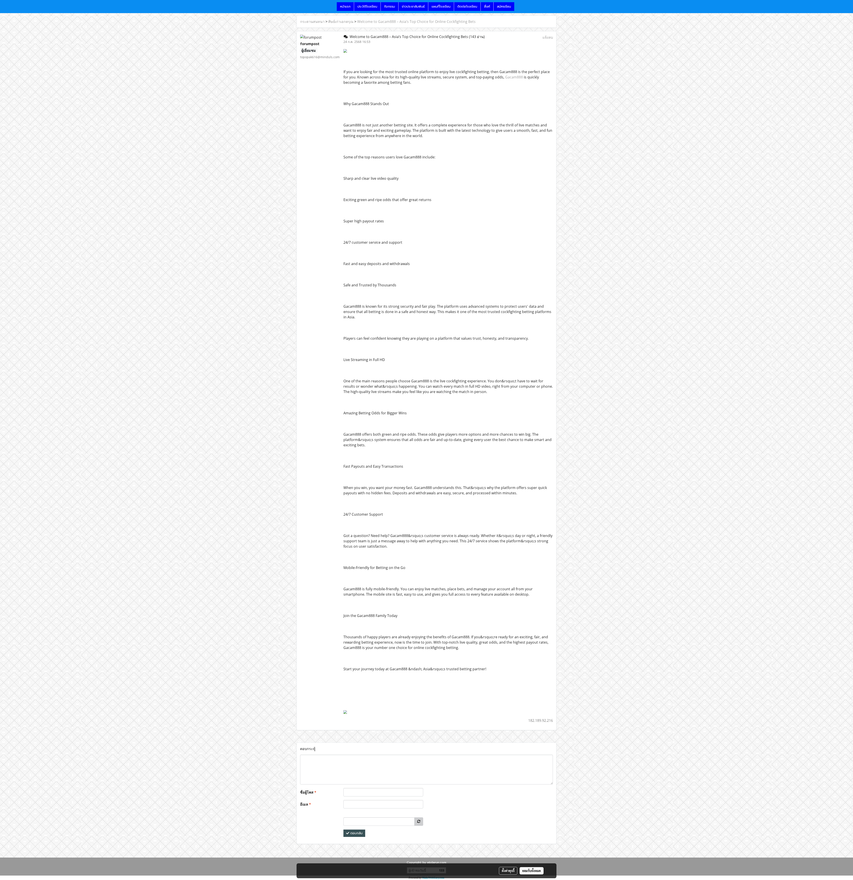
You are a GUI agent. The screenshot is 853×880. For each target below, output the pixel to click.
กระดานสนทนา (312, 21)
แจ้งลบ (547, 37)
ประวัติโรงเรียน (367, 6)
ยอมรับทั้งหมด (531, 871)
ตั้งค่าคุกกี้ (508, 871)
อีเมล (305, 804)
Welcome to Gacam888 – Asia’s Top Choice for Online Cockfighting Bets (416, 21)
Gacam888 (514, 77)
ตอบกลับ (356, 833)
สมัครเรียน (504, 6)
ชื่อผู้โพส (308, 792)
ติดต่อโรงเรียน (467, 6)
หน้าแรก (345, 6)
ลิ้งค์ (487, 6)
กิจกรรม (389, 6)
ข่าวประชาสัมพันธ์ (413, 6)
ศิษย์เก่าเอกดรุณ (340, 21)
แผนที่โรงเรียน (441, 6)
